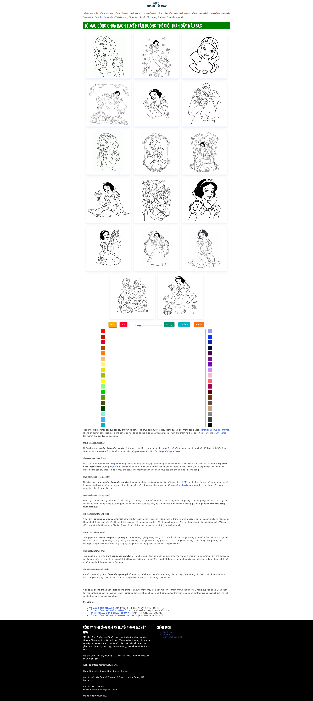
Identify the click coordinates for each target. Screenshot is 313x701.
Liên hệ (166, 634)
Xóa (123, 324)
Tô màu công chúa (165, 13)
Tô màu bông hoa (150, 13)
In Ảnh (199, 324)
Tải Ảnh (184, 324)
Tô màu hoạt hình (106, 13)
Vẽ (112, 324)
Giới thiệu (167, 632)
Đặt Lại (169, 324)
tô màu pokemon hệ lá (200, 13)
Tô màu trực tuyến (91, 13)
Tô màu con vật (135, 13)
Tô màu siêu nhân (121, 13)
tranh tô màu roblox (182, 13)
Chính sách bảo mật (172, 637)
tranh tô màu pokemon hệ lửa (221, 13)
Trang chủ (88, 17)
